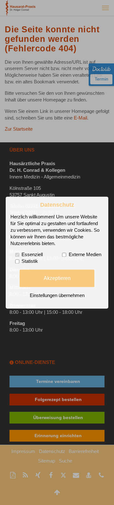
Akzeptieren (57, 278)
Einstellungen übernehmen (57, 295)
